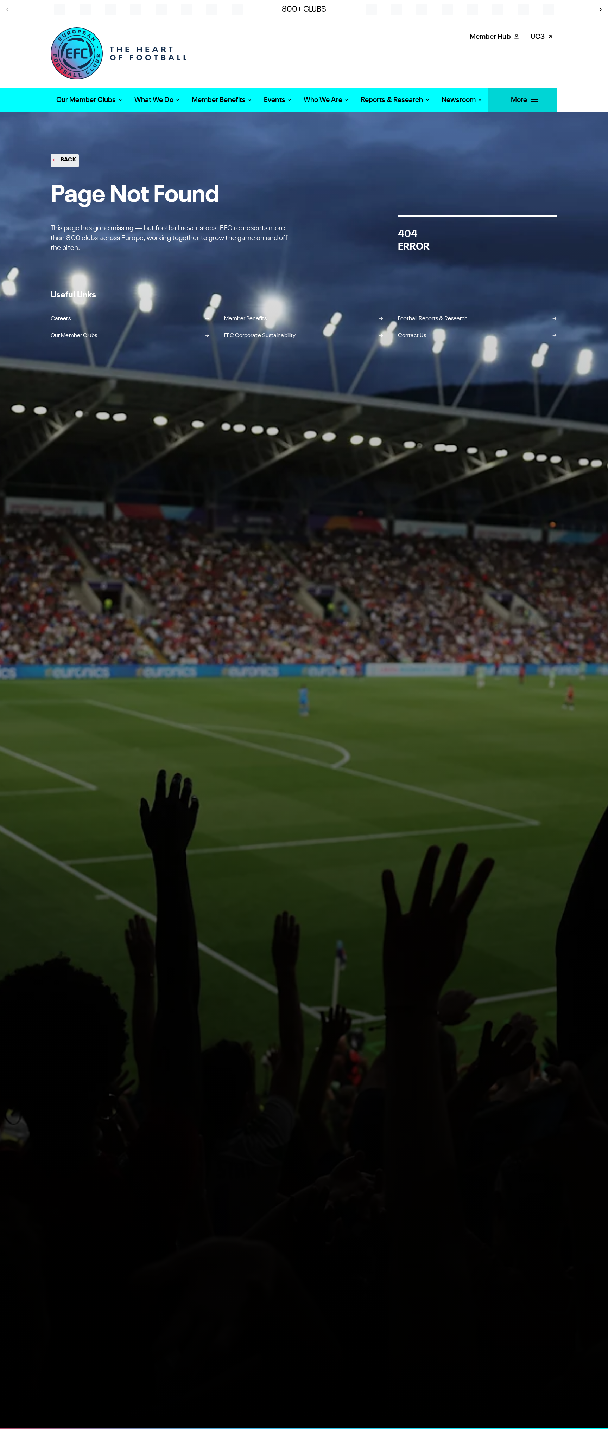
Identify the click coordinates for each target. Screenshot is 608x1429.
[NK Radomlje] (59, 9)
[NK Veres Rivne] (186, 9)
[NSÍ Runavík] (422, 9)
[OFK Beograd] (548, 9)
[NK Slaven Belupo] (135, 9)
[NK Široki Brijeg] (110, 9)
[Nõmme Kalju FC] (237, 9)
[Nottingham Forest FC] (371, 9)
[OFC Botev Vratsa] (498, 9)
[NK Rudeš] (85, 9)
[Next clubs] (600, 9)
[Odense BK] (472, 9)
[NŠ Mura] (396, 9)
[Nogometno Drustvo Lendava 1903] (211, 9)
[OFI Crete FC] (523, 9)
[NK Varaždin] (161, 9)
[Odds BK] (447, 9)
